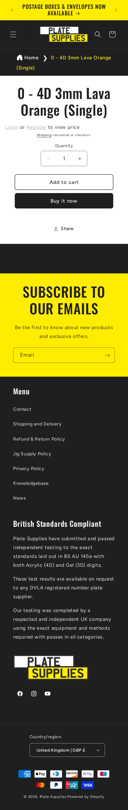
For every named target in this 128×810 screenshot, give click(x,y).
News (19, 498)
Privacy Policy (28, 468)
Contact (22, 409)
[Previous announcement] (12, 10)
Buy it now (64, 201)
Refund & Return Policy (39, 439)
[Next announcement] (116, 10)
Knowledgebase (31, 483)
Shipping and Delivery (37, 424)
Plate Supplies (53, 797)
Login (11, 127)
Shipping (44, 135)
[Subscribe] (107, 355)
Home (31, 58)
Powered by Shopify (85, 797)
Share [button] (67, 228)
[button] (13, 34)
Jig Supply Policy (32, 454)
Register (36, 127)
